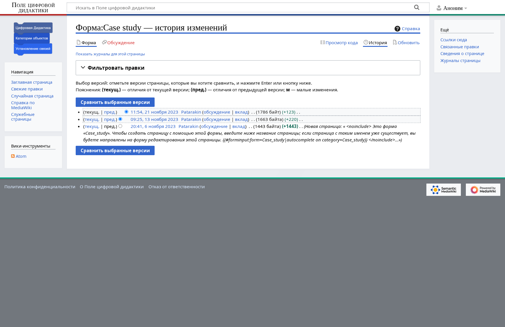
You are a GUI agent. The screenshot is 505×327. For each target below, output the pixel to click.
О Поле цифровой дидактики (112, 186)
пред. (110, 112)
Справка (411, 28)
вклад (241, 112)
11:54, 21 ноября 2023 (154, 112)
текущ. (92, 119)
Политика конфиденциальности (39, 186)
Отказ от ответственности (176, 186)
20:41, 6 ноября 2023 (153, 126)
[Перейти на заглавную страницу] (33, 38)
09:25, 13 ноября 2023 (154, 119)
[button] (248, 68)
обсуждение (217, 112)
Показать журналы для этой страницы (110, 54)
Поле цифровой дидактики (33, 7)
